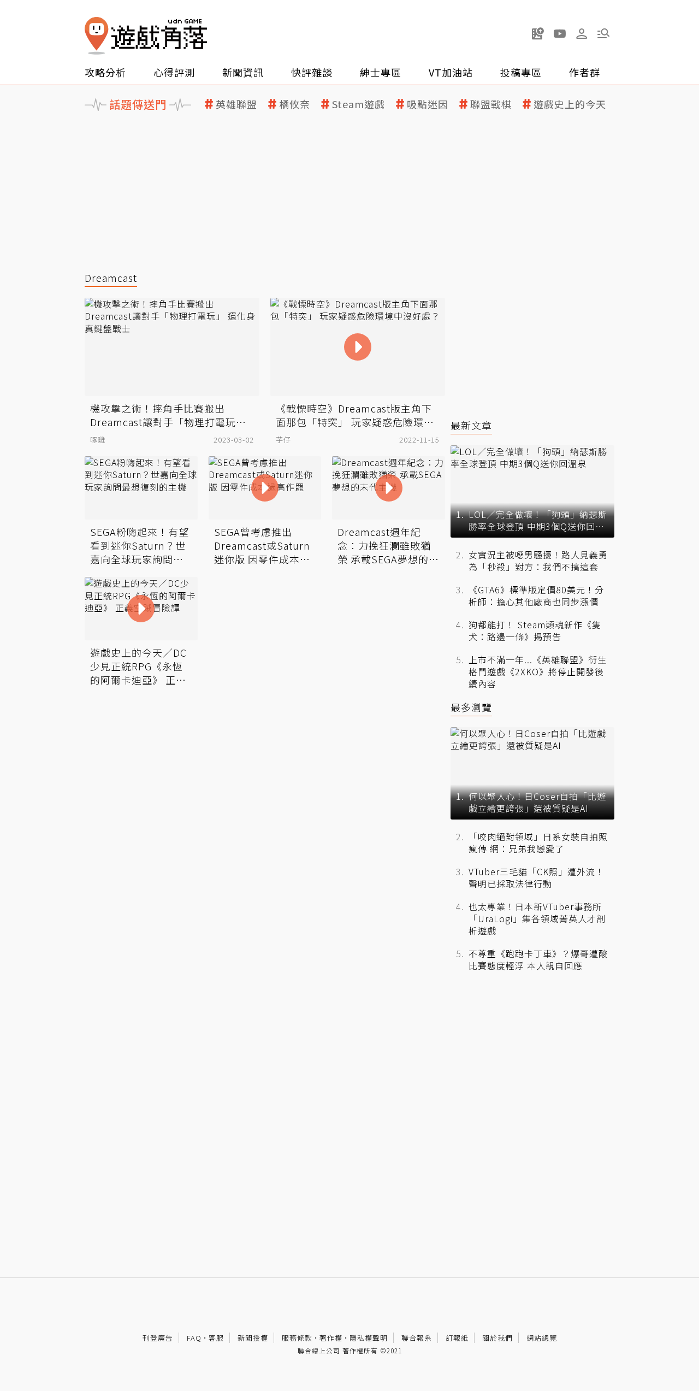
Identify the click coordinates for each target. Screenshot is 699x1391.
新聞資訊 (243, 72)
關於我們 (497, 1338)
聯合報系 (416, 1338)
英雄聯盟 (236, 104)
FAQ (194, 1338)
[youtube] (559, 33)
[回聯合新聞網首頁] (97, 36)
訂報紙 (457, 1338)
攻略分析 (105, 72)
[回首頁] (146, 36)
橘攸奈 (294, 104)
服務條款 (297, 1338)
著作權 (330, 1338)
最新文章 (471, 425)
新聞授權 (253, 1338)
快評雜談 (312, 72)
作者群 (584, 72)
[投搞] (537, 33)
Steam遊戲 (358, 104)
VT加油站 (451, 72)
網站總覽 (541, 1338)
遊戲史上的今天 (570, 104)
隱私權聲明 (369, 1338)
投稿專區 (521, 72)
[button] (603, 33)
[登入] (581, 33)
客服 (216, 1338)
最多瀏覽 (471, 707)
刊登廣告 (158, 1338)
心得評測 (174, 72)
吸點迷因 (427, 104)
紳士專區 (380, 72)
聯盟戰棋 (491, 104)
